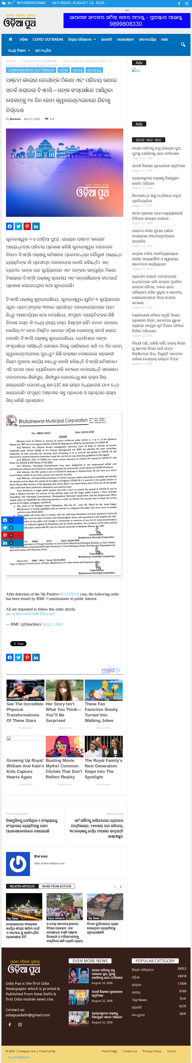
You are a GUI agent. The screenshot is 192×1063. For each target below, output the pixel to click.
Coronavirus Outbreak (39, 60)
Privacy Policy (152, 1051)
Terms (171, 1051)
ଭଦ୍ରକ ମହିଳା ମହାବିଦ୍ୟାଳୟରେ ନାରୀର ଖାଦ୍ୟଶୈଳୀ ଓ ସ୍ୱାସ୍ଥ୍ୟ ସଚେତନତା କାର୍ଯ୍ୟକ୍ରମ (155, 259)
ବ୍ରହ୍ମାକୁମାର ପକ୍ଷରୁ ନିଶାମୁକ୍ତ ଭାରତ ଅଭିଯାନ (155, 180)
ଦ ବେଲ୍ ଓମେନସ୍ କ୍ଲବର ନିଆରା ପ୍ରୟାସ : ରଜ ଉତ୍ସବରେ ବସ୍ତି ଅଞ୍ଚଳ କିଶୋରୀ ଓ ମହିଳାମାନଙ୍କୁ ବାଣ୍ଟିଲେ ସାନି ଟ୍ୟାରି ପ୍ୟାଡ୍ (64, 932)
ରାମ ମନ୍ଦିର (43, 50)
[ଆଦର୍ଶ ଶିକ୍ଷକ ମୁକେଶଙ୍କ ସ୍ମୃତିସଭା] (79, 997)
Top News (12, 918)
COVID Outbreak (48, 39)
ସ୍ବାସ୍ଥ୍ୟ (94, 70)
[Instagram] (187, 3)
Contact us (130, 1051)
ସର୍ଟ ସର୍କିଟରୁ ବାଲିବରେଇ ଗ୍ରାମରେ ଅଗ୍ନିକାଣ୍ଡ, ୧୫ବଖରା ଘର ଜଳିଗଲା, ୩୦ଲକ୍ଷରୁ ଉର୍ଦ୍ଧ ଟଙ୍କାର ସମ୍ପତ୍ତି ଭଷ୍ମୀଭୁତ (96, 828)
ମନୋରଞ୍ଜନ (125, 39)
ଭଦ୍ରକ (137, 984)
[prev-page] (114, 886)
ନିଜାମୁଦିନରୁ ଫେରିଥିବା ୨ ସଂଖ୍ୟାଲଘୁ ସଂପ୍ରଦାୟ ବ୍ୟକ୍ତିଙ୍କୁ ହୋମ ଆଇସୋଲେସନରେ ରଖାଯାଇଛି (32, 825)
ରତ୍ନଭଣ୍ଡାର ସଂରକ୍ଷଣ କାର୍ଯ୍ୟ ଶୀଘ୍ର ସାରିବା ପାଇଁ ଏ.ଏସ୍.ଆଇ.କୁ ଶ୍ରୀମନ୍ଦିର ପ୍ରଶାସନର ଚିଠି (23, 930)
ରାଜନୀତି (106, 39)
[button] (183, 44)
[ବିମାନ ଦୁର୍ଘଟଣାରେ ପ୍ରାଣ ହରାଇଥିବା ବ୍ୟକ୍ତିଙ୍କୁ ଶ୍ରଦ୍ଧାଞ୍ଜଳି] (105, 906)
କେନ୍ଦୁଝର (138, 1015)
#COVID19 (69, 594)
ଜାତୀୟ (77, 70)
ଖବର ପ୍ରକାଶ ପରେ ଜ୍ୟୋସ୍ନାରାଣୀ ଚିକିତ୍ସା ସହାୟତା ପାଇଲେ (157, 216)
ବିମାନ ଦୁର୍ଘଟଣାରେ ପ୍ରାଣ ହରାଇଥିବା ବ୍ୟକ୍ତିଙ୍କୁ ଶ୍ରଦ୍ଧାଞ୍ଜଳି (102, 928)
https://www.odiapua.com (49, 863)
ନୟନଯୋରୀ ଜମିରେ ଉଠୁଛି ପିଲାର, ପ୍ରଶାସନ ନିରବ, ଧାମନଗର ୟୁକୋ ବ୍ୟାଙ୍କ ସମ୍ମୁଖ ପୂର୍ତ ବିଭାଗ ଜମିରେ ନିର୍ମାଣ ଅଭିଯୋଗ (158, 322)
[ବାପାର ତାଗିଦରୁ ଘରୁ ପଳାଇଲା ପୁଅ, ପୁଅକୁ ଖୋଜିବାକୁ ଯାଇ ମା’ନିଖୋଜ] (79, 975)
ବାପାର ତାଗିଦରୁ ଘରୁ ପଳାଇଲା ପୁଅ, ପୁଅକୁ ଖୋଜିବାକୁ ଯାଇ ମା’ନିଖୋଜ (157, 151)
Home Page (109, 1051)
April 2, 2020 (52, 624)
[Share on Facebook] (10, 226)
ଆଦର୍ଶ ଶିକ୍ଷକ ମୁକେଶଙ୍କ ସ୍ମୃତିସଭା (158, 165)
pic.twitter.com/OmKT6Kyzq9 (30, 614)
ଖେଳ (164, 39)
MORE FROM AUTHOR (56, 886)
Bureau (15, 119)
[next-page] (120, 886)
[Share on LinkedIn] (36, 226)
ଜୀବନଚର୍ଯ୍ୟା (147, 39)
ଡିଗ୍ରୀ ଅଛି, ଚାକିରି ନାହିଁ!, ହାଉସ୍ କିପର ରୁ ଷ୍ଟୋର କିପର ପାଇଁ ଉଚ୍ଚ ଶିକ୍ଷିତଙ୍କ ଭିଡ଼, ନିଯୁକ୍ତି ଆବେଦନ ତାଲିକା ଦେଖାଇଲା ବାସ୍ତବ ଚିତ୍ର (158, 351)
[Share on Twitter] (18, 226)
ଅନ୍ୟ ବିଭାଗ (17, 50)
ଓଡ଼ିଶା (24, 39)
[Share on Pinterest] (27, 226)
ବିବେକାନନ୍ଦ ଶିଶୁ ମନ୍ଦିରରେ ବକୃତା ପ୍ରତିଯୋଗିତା (156, 198)
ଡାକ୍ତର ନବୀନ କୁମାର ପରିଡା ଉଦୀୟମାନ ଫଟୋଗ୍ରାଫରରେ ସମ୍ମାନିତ (153, 236)
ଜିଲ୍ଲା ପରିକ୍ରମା (80, 39)
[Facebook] (179, 3)
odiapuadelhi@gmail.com (28, 1014)
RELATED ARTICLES (22, 886)
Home (11, 60)
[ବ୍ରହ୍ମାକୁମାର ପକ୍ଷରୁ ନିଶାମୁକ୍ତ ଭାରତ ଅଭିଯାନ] (79, 1018)
